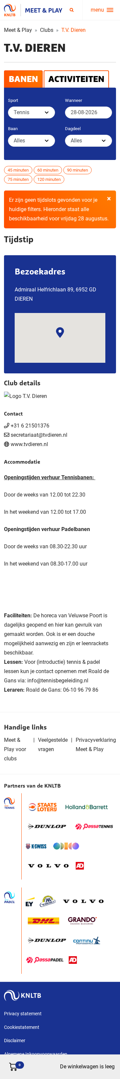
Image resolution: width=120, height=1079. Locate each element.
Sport (13, 100)
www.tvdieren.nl (29, 444)
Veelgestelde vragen (53, 744)
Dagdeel (73, 128)
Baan (13, 128)
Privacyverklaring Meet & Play (96, 744)
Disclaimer (14, 1040)
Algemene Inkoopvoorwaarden (35, 1054)
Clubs (46, 30)
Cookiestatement (21, 1027)
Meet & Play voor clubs (15, 749)
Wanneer (73, 100)
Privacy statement (23, 1013)
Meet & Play (18, 30)
